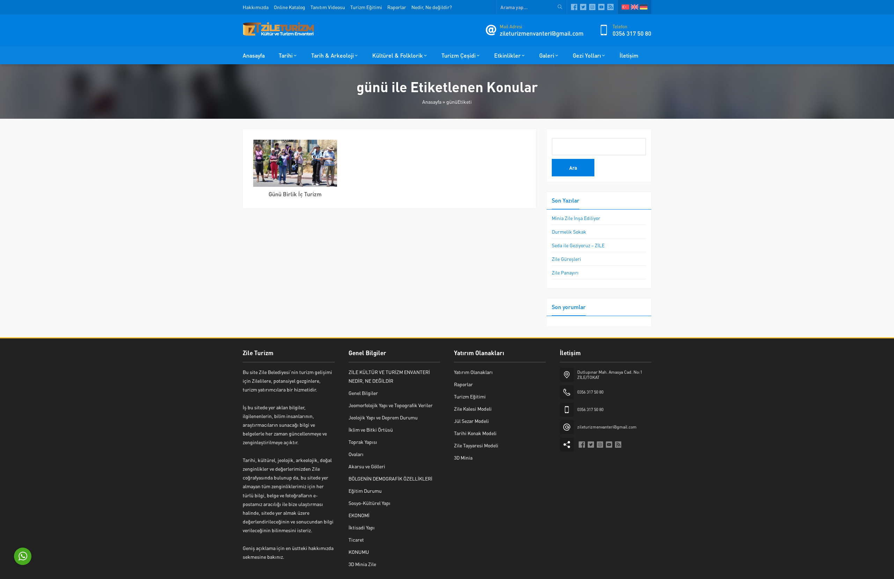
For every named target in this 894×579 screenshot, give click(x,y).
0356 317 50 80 (632, 33)
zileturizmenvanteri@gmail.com (542, 33)
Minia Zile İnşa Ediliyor (576, 218)
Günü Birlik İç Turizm (295, 194)
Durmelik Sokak (569, 231)
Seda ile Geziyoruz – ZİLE (578, 245)
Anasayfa (431, 101)
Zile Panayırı (565, 272)
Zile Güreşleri (566, 259)
